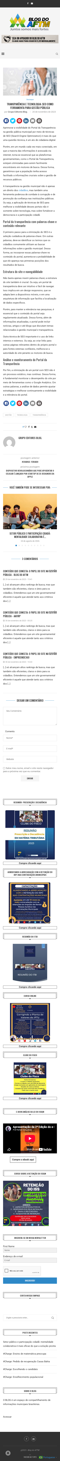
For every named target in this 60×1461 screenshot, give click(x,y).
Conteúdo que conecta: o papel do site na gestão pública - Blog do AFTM (30, 573)
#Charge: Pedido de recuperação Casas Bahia (26, 1361)
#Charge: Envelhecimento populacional (23, 1377)
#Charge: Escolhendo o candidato (20, 1369)
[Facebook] (27, 3)
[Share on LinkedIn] (26, 120)
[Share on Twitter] (13, 120)
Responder (53, 571)
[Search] (56, 54)
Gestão (8, 415)
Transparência (39, 415)
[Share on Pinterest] (19, 120)
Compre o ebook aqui (23, 1159)
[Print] (39, 120)
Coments (10, 731)
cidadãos (23, 190)
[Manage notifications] (8, 1453)
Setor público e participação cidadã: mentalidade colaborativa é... (30, 535)
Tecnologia (22, 415)
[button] (5, 519)
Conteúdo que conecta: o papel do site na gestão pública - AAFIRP (30, 614)
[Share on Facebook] (6, 120)
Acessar (7, 1416)
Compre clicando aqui (30, 863)
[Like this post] (25, 427)
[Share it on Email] (32, 120)
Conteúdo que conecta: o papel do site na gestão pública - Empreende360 (30, 655)
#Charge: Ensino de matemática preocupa (24, 1353)
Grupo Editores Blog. (18, 112)
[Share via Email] (35, 427)
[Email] (32, 3)
